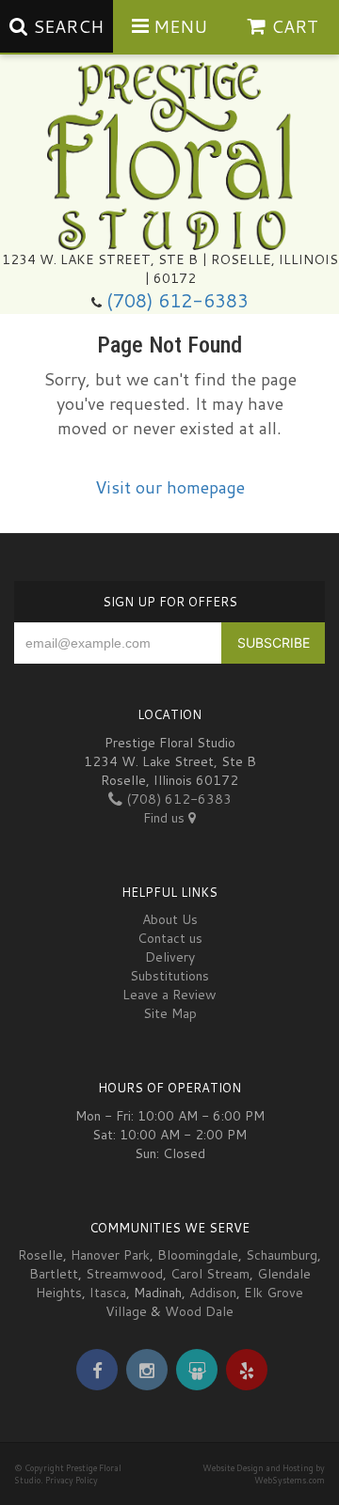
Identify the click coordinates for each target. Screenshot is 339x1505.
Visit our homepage (170, 487)
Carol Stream (210, 1273)
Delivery (170, 957)
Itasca (107, 1292)
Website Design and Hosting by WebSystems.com (263, 1474)
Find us (165, 817)
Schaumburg (281, 1255)
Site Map (170, 1013)
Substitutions (169, 975)
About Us (170, 919)
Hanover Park (110, 1255)
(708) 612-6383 (177, 300)
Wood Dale (199, 1311)
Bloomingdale (197, 1255)
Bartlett (53, 1273)
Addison (212, 1292)
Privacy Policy (71, 1480)
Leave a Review (169, 994)
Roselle (40, 1255)
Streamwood (124, 1273)
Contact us (169, 938)
